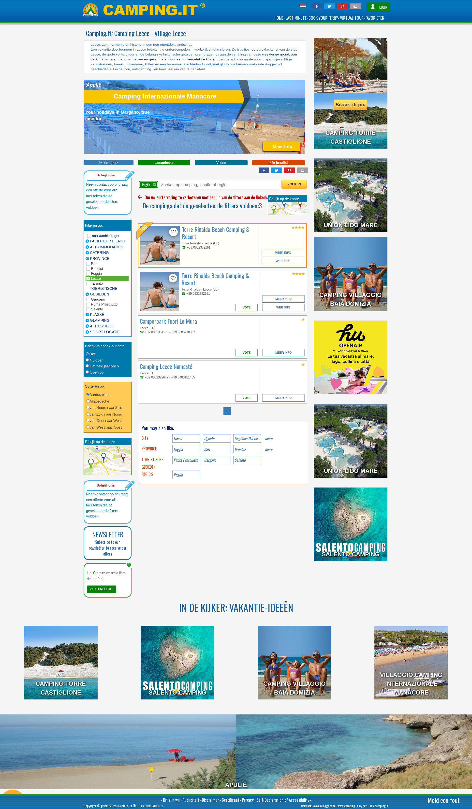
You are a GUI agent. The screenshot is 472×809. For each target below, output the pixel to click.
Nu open (96, 360)
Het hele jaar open (104, 366)
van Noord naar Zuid (105, 407)
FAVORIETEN (375, 18)
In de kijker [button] (108, 163)
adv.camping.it (378, 805)
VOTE (247, 307)
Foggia (96, 273)
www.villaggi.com (324, 805)
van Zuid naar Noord (105, 414)
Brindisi (97, 268)
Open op (96, 372)
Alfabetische (99, 401)
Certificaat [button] (230, 800)
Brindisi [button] (240, 449)
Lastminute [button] (164, 163)
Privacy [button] (248, 800)
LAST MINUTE (296, 18)
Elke (92, 354)
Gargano (98, 299)
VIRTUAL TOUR (352, 18)
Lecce (96, 278)
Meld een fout (444, 800)
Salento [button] (240, 460)
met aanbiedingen (106, 236)
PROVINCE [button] (99, 258)
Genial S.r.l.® (127, 805)
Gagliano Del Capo (248, 438)
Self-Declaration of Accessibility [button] (282, 800)
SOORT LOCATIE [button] (105, 332)
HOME (278, 18)
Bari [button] (207, 449)
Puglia (178, 475)
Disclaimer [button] (210, 800)
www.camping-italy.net (352, 805)
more (268, 438)
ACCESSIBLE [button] (101, 326)
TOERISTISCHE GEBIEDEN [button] (103, 291)
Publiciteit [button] (190, 800)
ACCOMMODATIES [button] (106, 247)
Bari (94, 264)
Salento (97, 309)
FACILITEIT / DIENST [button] (107, 241)
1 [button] (227, 411)
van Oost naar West (105, 420)
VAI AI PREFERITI (101, 589)
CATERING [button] (99, 253)
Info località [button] (278, 163)
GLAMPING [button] (100, 320)
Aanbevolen (98, 394)
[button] (317, 6)
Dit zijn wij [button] (171, 800)
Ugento (209, 438)
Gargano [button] (210, 460)
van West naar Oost (105, 427)
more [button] (268, 449)
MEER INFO (283, 252)
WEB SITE (283, 261)
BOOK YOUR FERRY (323, 18)
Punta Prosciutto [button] (186, 460)
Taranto (97, 283)
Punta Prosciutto (104, 304)
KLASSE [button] (97, 314)
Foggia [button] (178, 449)
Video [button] (221, 163)
